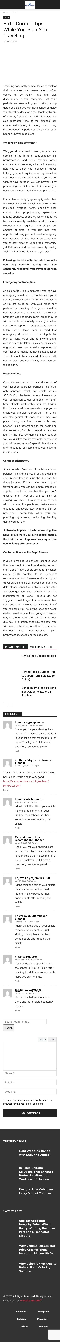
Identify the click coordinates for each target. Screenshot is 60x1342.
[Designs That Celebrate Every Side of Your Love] (10, 1193)
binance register (26, 956)
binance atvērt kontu (29, 799)
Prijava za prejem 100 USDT (33, 878)
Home (6, 12)
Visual (43, 1039)
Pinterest (42, 1319)
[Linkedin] (12, 1319)
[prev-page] (5, 704)
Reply (17, 751)
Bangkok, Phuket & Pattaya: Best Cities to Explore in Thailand (39, 691)
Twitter (24, 1326)
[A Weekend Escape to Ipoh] (11, 659)
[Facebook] (11, 1311)
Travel (16, 12)
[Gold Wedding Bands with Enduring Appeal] (10, 1155)
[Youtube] (34, 1326)
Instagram (43, 1311)
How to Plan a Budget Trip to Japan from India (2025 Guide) (38, 675)
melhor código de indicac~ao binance (34, 761)
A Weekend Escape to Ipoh (39, 655)
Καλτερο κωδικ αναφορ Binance (31, 917)
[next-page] (11, 704)
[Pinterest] (32, 1319)
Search (9, 1027)
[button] (5, 4)
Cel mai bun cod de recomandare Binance (29, 838)
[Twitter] (15, 1326)
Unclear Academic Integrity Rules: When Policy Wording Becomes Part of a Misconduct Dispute (37, 1228)
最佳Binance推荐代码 (28, 990)
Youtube (43, 1326)
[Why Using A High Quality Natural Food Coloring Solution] (10, 1267)
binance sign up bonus (29, 722)
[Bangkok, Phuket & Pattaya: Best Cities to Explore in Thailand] (11, 691)
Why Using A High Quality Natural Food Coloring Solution (37, 1267)
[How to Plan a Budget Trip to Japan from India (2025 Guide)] (11, 675)
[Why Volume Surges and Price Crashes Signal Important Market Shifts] (10, 1250)
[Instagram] (33, 1311)
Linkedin (21, 1319)
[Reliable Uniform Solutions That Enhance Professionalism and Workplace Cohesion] (10, 1172)
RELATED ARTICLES (15, 647)
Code (52, 1039)
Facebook (21, 1311)
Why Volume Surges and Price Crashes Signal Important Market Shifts (37, 1249)
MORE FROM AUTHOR (41, 647)
